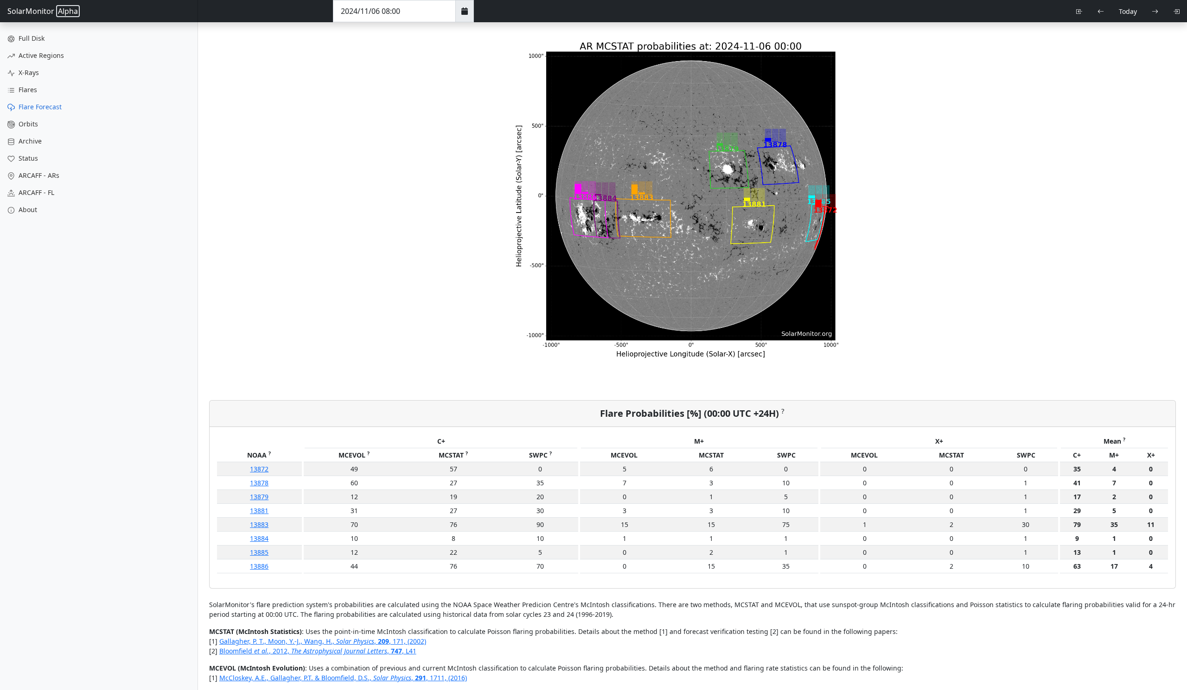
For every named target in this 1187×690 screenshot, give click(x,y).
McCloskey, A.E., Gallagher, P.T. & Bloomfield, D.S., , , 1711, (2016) (343, 677)
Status (27, 158)
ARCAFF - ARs (38, 175)
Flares (27, 89)
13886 (259, 566)
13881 (259, 510)
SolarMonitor (42, 11)
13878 (259, 482)
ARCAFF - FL (35, 192)
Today (1128, 11)
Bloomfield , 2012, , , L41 (317, 650)
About (27, 209)
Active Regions (40, 55)
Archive (29, 141)
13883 (259, 524)
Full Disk (31, 38)
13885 (259, 552)
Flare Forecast (39, 106)
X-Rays (28, 72)
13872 (259, 468)
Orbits (27, 123)
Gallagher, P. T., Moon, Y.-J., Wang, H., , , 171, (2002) (322, 641)
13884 (259, 538)
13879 (259, 496)
